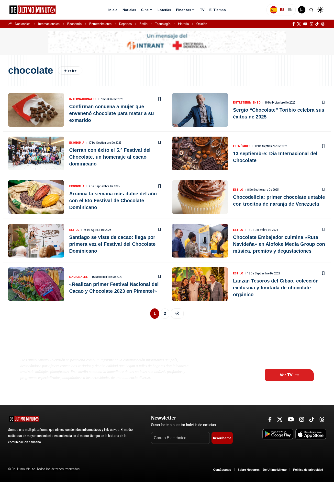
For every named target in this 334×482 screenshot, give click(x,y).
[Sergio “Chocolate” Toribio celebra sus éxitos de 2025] (200, 110)
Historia (183, 24)
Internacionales (49, 24)
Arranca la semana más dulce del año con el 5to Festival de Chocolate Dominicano (113, 200)
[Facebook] (293, 24)
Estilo (143, 24)
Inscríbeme (222, 438)
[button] (311, 9)
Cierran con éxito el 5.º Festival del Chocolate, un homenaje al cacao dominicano (110, 156)
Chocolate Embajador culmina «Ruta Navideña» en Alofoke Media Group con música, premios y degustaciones (279, 244)
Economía (74, 24)
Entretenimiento (100, 24)
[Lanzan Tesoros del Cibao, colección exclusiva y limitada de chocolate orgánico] (200, 284)
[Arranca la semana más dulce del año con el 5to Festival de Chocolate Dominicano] (36, 197)
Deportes (125, 24)
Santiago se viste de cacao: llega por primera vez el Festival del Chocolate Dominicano (112, 244)
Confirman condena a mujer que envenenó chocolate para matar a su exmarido (111, 113)
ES (282, 10)
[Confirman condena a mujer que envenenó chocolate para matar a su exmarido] (36, 110)
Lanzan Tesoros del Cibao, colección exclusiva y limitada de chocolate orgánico (276, 287)
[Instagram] (311, 24)
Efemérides (241, 146)
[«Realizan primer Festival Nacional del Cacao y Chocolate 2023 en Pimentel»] (36, 284)
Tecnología (162, 24)
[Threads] (323, 24)
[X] (299, 24)
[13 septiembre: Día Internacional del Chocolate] (200, 153)
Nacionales (23, 24)
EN (290, 10)
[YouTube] (305, 24)
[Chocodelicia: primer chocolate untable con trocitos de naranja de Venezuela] (200, 197)
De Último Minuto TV (60, 348)
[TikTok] (317, 24)
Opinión (201, 24)
